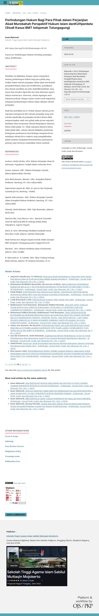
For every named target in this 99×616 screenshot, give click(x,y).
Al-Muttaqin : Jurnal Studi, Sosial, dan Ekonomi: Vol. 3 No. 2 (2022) (53, 289)
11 (21, 364)
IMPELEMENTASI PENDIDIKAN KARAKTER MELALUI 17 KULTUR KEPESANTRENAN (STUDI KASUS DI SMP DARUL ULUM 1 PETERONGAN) (50, 287)
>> (30, 364)
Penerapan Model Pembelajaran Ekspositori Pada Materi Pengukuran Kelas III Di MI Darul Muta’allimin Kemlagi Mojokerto (51, 277)
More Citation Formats (75, 99)
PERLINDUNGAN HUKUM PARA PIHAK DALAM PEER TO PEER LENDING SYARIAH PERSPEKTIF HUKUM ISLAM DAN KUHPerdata (49, 384)
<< (6, 364)
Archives (16, 13)
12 (23, 364)
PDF (67, 39)
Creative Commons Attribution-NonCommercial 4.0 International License (77, 164)
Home (7, 13)
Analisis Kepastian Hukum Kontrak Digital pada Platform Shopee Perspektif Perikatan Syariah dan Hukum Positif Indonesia (50, 405)
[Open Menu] (5, 2)
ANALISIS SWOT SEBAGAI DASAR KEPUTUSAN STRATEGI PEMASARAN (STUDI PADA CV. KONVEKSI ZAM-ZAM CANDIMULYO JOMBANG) (49, 307)
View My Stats (19, 483)
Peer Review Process (14, 446)
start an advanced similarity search (32, 370)
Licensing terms (12, 456)
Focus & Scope (11, 436)
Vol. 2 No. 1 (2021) (30, 13)
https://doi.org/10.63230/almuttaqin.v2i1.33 (27, 48)
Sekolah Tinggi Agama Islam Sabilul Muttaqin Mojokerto (32, 536)
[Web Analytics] (9, 483)
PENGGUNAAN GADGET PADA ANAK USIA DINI (53, 299)
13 (26, 364)
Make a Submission (16, 515)
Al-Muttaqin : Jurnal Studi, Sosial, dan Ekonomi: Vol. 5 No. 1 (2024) (39, 401)
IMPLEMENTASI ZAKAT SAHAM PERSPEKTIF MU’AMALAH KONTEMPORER (58, 398)
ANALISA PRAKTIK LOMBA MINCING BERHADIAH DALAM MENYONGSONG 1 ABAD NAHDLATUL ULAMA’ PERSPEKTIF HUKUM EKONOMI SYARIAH (51, 392)
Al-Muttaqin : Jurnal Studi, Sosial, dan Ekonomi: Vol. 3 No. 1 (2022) (62, 310)
